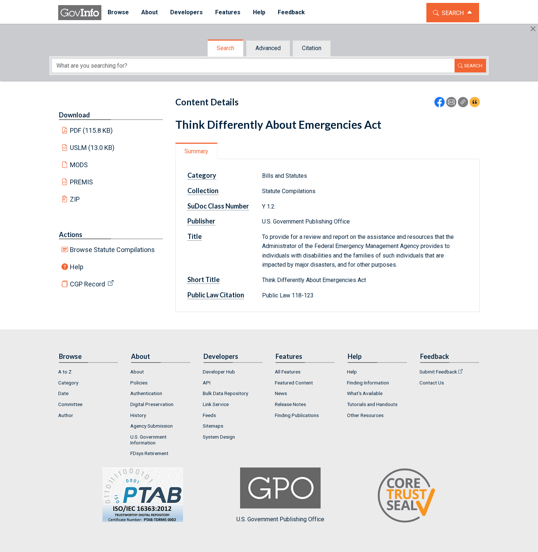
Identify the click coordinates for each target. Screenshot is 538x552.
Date (63, 393)
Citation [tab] (311, 48)
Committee (70, 404)
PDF (91, 130)
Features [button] (227, 12)
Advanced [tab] (268, 48)
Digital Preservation (151, 404)
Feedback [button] (291, 12)
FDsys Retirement (149, 453)
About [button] (149, 12)
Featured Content (294, 383)
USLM (92, 147)
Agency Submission (151, 426)
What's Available (364, 393)
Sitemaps (213, 426)
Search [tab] (225, 48)
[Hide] (533, 29)
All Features (287, 372)
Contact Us (431, 383)
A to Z (65, 372)
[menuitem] (118, 12)
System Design (219, 437)
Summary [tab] (196, 151)
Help (76, 267)
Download (74, 115)
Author (65, 415)
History (138, 415)
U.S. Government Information (148, 440)
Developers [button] (186, 12)
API (206, 383)
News (281, 393)
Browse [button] (118, 12)
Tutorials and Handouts (372, 404)
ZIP (75, 199)
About (137, 372)
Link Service (216, 404)
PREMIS (81, 182)
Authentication (146, 393)
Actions (70, 234)
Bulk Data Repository (225, 393)
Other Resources (365, 415)
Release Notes (290, 404)
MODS (79, 165)
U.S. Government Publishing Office (280, 519)
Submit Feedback (438, 372)
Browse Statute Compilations (112, 250)
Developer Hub (219, 372)
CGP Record (87, 284)
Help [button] (259, 12)
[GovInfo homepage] (79, 12)
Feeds (209, 415)
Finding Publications (297, 415)
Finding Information (368, 383)
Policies (138, 383)
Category (68, 383)
